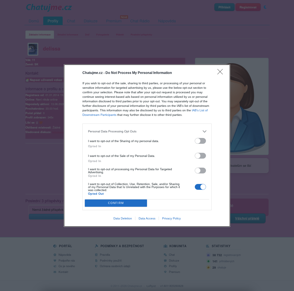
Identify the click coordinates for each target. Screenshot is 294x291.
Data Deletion (122, 218)
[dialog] (147, 146)
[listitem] (147, 131)
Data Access (147, 218)
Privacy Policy (171, 218)
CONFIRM (116, 203)
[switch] (200, 141)
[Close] (221, 73)
